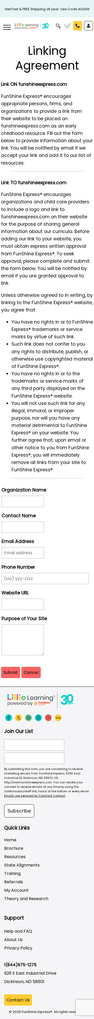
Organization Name (24, 490)
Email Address (18, 541)
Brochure (13, 848)
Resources (15, 857)
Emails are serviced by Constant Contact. (35, 796)
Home (10, 840)
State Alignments (22, 865)
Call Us (77, 25)
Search (58, 26)
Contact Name (19, 516)
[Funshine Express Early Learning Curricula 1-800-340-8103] (47, 30)
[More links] (7, 27)
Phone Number (18, 567)
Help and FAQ (18, 931)
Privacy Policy (18, 948)
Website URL (15, 593)
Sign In (88, 25)
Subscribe (19, 810)
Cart (67, 26)
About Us (13, 940)
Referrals (13, 882)
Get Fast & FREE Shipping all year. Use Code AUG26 (47, 9)
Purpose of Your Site (24, 618)
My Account (16, 890)
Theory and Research (26, 899)
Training (12, 873)
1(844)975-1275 (20, 965)
